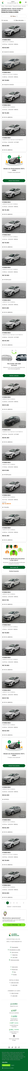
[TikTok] (12, 1048)
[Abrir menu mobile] (25, 2)
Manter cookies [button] (6, 1065)
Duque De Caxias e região (9, 12)
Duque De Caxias (17, 6)
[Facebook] (19, 1048)
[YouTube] (15, 1048)
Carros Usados (8, 6)
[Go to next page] (23, 902)
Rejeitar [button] (12, 1065)
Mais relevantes (20, 20)
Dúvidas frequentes (14, 571)
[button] (14, 985)
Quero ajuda (13, 567)
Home (2, 6)
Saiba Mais (4, 1062)
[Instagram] (9, 1048)
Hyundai (24, 6)
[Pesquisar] (20, 2)
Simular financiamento (14, 180)
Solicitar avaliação (14, 375)
